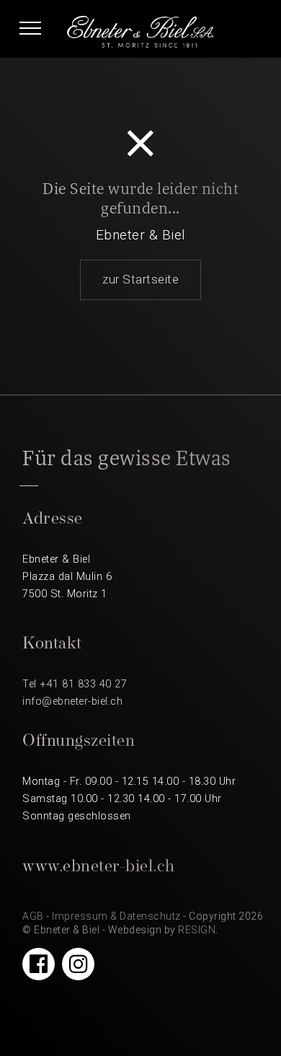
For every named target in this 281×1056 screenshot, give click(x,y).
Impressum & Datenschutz (116, 916)
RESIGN (196, 930)
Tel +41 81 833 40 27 (74, 684)
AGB (33, 916)
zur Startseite (140, 279)
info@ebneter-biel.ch (72, 701)
